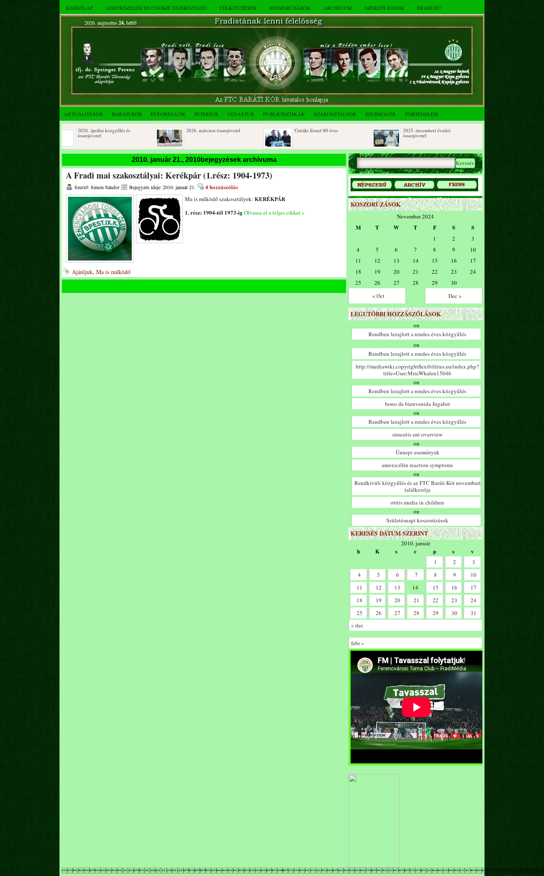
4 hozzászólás (221, 187)
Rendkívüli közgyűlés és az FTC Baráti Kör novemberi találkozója (417, 486)
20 (397, 600)
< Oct (378, 296)
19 (379, 600)
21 (416, 600)
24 (473, 600)
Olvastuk (241, 114)
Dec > (455, 296)
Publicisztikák (284, 114)
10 (473, 574)
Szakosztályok (335, 114)
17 (473, 587)
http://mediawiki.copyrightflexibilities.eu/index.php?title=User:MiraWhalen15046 (417, 370)
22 (436, 600)
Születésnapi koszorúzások (417, 520)
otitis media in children (417, 502)
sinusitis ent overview (417, 434)
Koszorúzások (290, 7)
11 (360, 587)
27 (397, 613)
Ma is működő (113, 272)
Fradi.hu (429, 7)
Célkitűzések (238, 7)
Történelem (421, 114)
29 (436, 613)
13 (397, 587)
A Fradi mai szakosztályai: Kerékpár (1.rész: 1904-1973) (169, 175)
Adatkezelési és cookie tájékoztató (156, 7)
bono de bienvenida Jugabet (417, 404)
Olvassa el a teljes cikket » (274, 212)
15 (436, 587)
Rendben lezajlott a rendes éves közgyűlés (417, 334)
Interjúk (206, 114)
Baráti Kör (127, 114)
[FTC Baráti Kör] (374, 865)
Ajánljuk (82, 272)
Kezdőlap (79, 7)
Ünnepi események (417, 452)
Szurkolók (380, 114)
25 (360, 613)
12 (379, 587)
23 (454, 600)
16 (454, 587)
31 (473, 613)
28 (416, 613)
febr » (357, 643)
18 (360, 600)
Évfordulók (168, 114)
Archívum (337, 7)
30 (454, 613)
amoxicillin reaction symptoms (417, 465)
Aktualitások (83, 114)
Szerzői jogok (384, 7)
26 (379, 613)
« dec (357, 625)
